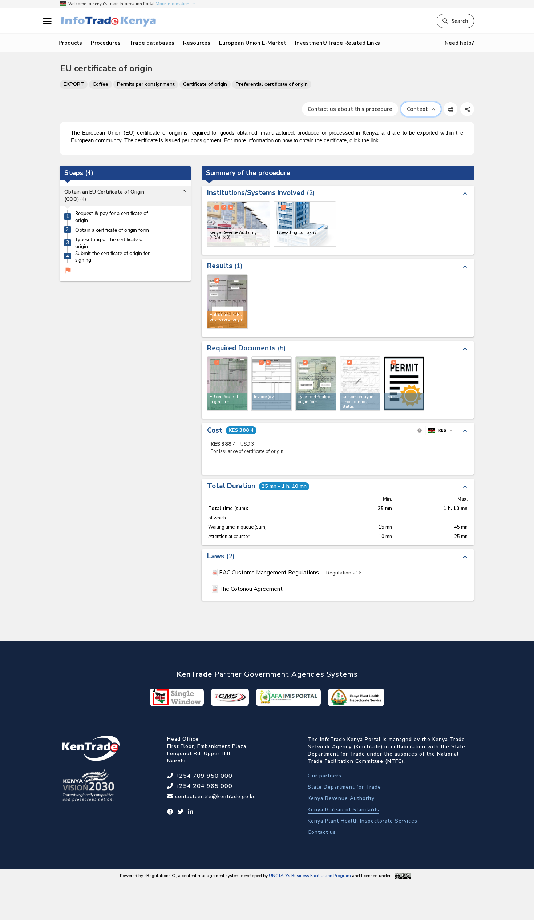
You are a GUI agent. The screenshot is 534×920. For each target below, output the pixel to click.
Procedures (106, 43)
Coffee (100, 84)
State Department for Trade (344, 787)
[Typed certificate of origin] (315, 383)
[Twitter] (181, 812)
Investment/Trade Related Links (337, 43)
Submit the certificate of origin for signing (112, 256)
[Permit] (404, 383)
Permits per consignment (145, 84)
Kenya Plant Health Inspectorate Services (362, 820)
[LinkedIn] (191, 812)
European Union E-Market (252, 43)
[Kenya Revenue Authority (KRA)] (238, 224)
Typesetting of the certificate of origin (109, 243)
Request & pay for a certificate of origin (111, 217)
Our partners (324, 775)
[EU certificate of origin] (227, 383)
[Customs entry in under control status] (360, 383)
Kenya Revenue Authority (341, 798)
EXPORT (74, 84)
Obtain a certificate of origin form (112, 230)
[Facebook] (170, 812)
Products (70, 43)
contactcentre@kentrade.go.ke (214, 796)
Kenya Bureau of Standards (343, 809)
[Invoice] (271, 383)
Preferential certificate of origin (272, 84)
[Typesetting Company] (305, 224)
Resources (196, 43)
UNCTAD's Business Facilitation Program (310, 876)
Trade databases (151, 43)
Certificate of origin (205, 84)
